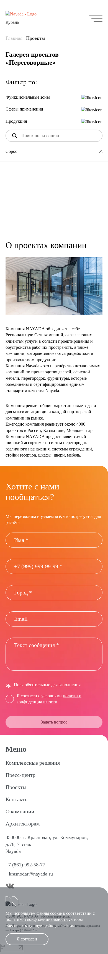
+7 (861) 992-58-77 (25, 864)
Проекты (16, 787)
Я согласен (27, 939)
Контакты (17, 799)
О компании (20, 811)
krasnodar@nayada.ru (31, 874)
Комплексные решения (33, 763)
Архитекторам (23, 824)
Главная (14, 38)
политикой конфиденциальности (37, 919)
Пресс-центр (20, 775)
